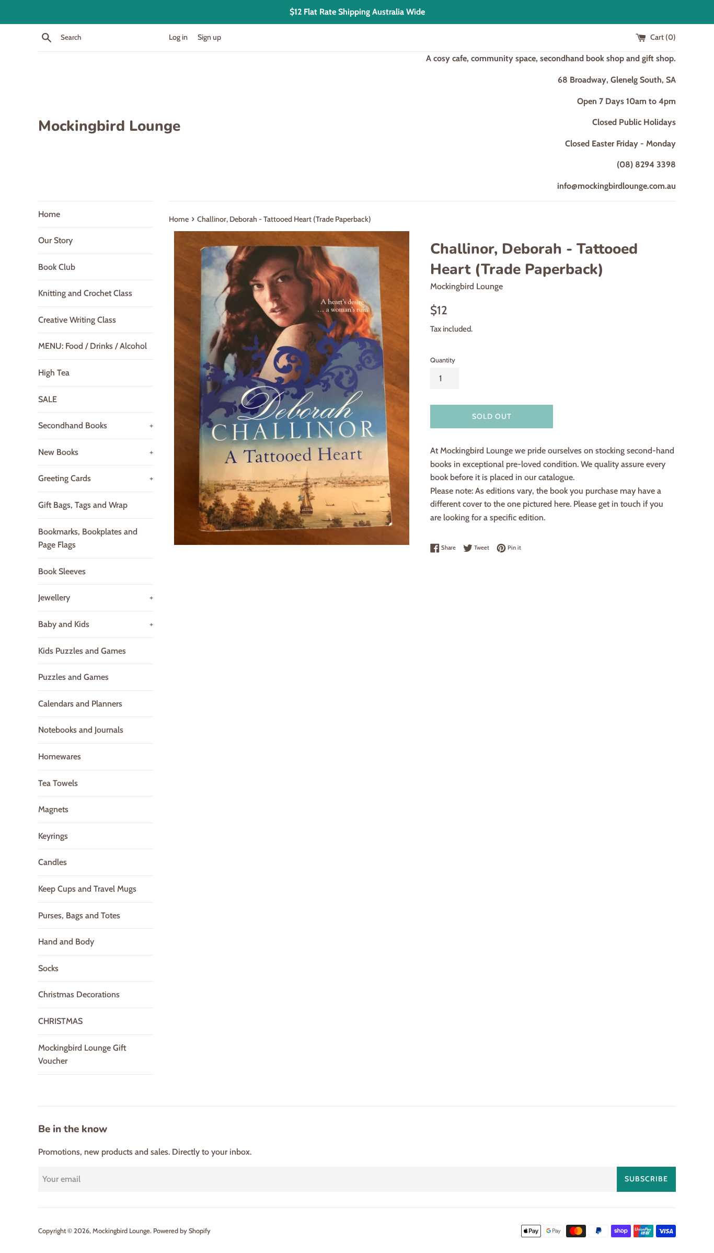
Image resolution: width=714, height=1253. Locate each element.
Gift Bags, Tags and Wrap (83, 505)
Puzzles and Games (73, 677)
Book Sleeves (62, 571)
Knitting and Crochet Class (85, 293)
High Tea (54, 373)
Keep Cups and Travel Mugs (87, 889)
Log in (178, 37)
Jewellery (95, 597)
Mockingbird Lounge (109, 126)
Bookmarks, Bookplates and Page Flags (87, 538)
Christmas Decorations (79, 994)
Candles (52, 862)
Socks (48, 968)
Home (49, 214)
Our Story (55, 240)
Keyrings (53, 836)
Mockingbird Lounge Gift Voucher (82, 1054)
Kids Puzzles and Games (82, 651)
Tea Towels (58, 783)
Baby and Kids (95, 624)
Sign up (209, 37)
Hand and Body (66, 942)
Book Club (56, 267)
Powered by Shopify (182, 1231)
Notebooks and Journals (80, 730)
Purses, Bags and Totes (79, 915)
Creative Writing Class (77, 320)
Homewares (59, 756)
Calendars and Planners (80, 704)
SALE (47, 399)
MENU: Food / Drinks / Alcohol (92, 346)
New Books (95, 452)
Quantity (442, 360)
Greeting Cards (95, 478)
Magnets (53, 809)
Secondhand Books (95, 425)
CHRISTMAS (60, 1021)
